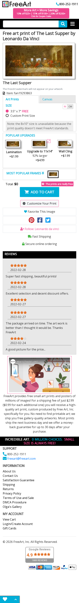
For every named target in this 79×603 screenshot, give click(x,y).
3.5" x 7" (19, 111)
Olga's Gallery (12, 507)
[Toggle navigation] (72, 24)
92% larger (40, 155)
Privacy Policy (12, 493)
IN (65, 106)
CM (70, 106)
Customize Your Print (41, 203)
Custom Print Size (22, 116)
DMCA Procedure (14, 502)
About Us (9, 471)
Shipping (9, 485)
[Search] (63, 23)
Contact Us (10, 476)
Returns (8, 489)
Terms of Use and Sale (18, 498)
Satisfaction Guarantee (18, 480)
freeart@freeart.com (21, 459)
